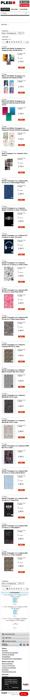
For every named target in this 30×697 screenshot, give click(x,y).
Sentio (15, 181)
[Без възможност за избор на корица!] (9, 66)
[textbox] (13, 13)
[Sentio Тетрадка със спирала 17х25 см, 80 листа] (15, 614)
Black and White (13, 49)
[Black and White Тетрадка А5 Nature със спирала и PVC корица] (15, 626)
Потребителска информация (12, 659)
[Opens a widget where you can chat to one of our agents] (23, 694)
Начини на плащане (9, 668)
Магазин (5, 650)
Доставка (5, 670)
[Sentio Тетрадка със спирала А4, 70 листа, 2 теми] (15, 602)
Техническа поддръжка (10, 652)
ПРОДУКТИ (5, 9)
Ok (8, 687)
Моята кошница (7, 663)
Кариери (5, 676)
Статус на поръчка (8, 666)
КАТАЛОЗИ (23, 9)
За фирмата (6, 657)
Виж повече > (15, 687)
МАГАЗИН (14, 9)
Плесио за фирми (8, 654)
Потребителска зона (9, 672)
